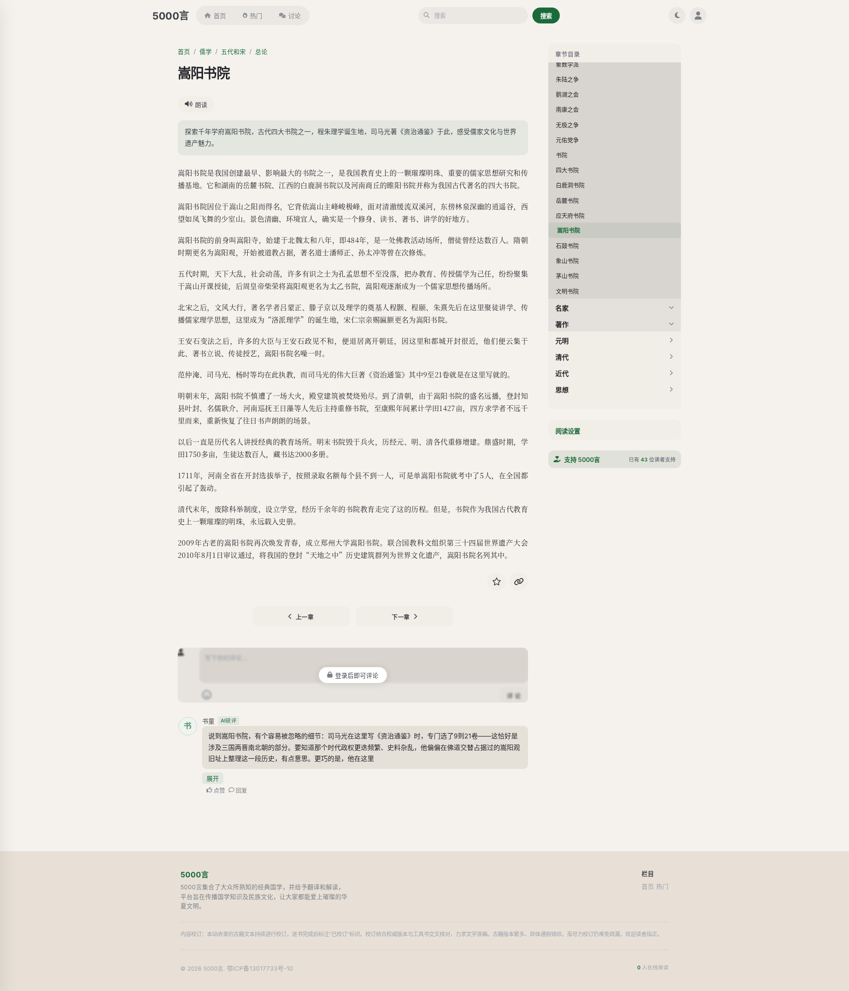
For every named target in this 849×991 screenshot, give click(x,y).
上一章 (305, 616)
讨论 (294, 15)
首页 (220, 15)
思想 (562, 389)
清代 (562, 357)
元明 (562, 340)
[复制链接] (518, 581)
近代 (562, 373)
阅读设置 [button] (567, 431)
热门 (256, 15)
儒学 (205, 51)
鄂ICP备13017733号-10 (260, 968)
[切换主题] (677, 15)
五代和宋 (233, 51)
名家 (562, 307)
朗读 (201, 104)
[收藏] (496, 581)
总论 (261, 51)
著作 (562, 324)
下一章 (401, 616)
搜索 (546, 15)
